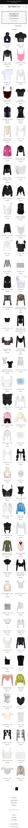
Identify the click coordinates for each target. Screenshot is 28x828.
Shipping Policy (14, 800)
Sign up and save (14, 809)
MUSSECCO (14, 6)
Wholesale (14, 805)
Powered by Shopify (14, 826)
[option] (14, 2)
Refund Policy (14, 802)
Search (14, 815)
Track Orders (14, 820)
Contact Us (14, 797)
